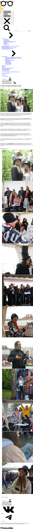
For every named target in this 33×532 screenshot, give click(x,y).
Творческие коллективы (5, 69)
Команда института (6, 40)
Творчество (3, 66)
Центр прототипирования (6, 68)
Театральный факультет (5, 46)
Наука (3, 67)
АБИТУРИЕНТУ (4, 56)
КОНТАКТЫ (4, 74)
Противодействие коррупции (8, 42)
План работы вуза (6, 44)
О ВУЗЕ (3, 38)
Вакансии (5, 43)
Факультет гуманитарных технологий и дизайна (9, 47)
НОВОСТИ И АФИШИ (5, 73)
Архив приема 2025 (8, 62)
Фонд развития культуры (5, 70)
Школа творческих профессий (10, 58)
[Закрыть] (7, 21)
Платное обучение (8, 61)
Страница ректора (6, 39)
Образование (4, 65)
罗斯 (2, 9)
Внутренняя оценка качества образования (10, 41)
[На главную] (6, 83)
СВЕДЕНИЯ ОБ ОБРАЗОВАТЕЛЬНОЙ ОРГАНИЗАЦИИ (10, 71)
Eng (2, 8)
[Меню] (7, 14)
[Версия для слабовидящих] (6, 6)
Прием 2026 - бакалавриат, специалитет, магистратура (13, 57)
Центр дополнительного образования (7, 48)
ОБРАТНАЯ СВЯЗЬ (5, 76)
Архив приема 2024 (8, 63)
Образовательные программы (10, 60)
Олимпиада (7, 59)
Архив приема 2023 (8, 64)
